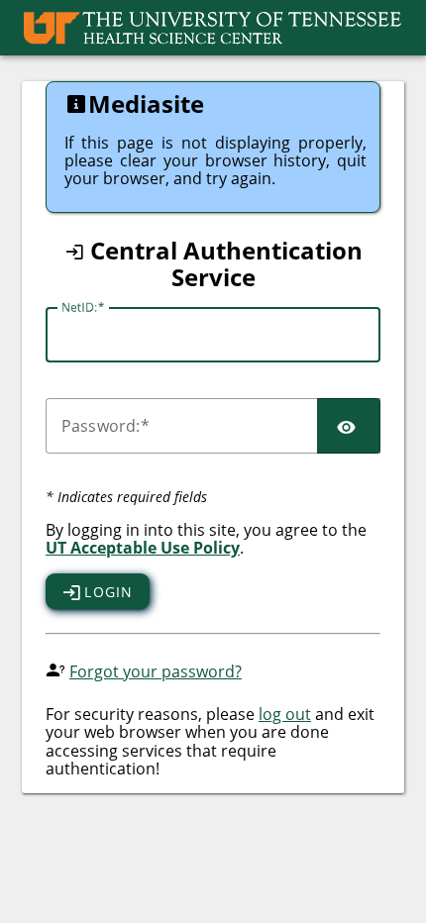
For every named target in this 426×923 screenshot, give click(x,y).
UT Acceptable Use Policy (143, 548)
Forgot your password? (155, 671)
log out (285, 714)
